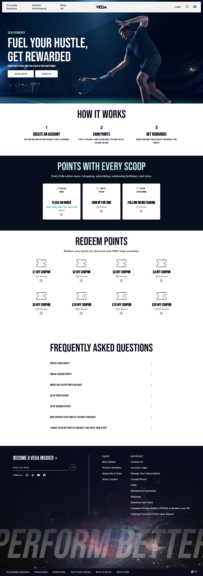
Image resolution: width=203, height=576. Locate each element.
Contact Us (137, 462)
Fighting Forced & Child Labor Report (152, 514)
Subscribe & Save (112, 473)
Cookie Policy (59, 572)
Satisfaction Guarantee (143, 491)
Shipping (136, 496)
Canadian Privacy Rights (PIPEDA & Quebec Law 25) (160, 508)
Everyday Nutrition (11, 7)
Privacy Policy (41, 572)
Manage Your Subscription (145, 473)
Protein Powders (111, 467)
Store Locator (110, 479)
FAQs (134, 485)
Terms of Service (103, 572)
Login (178, 7)
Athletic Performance (39, 7)
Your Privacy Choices (81, 572)
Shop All (63, 7)
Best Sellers (109, 462)
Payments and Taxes (142, 502)
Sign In (46, 74)
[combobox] (194, 571)
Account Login (139, 467)
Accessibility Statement (17, 572)
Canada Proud (139, 479)
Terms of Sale (122, 572)
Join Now (20, 74)
